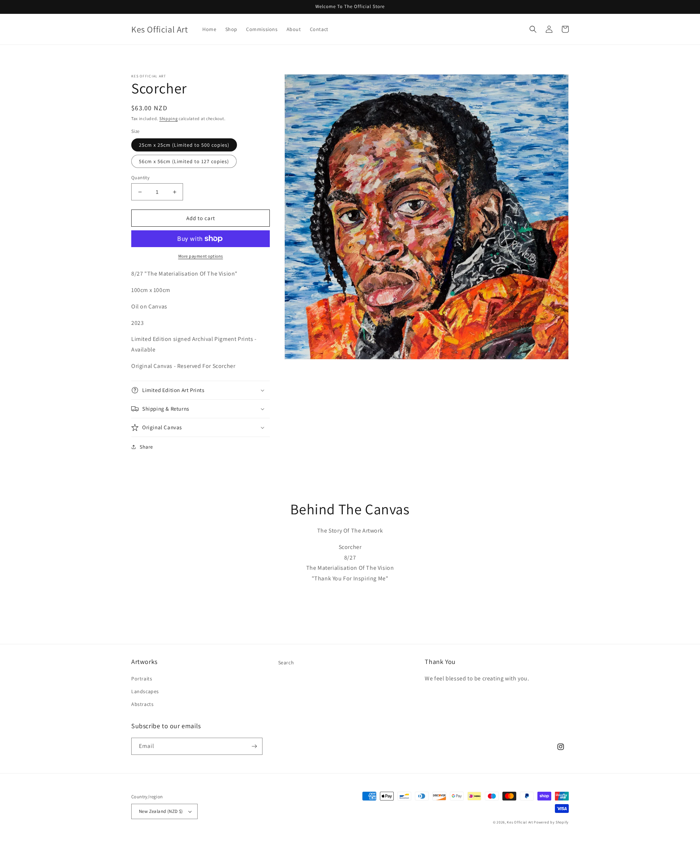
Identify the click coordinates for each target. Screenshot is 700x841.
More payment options (200, 256)
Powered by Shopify (551, 822)
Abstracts (142, 704)
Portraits (141, 678)
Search (286, 662)
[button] (533, 29)
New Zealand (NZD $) (161, 811)
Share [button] (146, 446)
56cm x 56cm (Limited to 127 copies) (184, 161)
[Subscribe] (254, 746)
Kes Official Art (520, 822)
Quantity (140, 177)
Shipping (168, 118)
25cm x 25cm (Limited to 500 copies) (184, 145)
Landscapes (145, 691)
